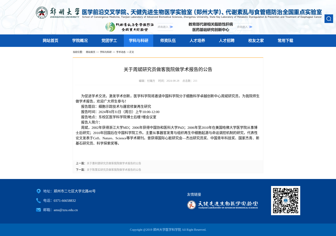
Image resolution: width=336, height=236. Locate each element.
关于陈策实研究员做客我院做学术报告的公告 (114, 169)
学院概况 (80, 41)
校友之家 (256, 41)
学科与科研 (138, 41)
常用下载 (285, 41)
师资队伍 (168, 41)
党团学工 (109, 41)
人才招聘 (226, 41)
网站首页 (50, 41)
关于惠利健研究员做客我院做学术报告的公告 (114, 163)
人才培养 (197, 41)
